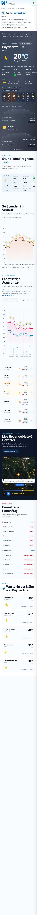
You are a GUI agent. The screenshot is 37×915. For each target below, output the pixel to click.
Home (3, 9)
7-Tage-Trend (7, 87)
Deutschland (11, 9)
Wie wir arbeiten (7, 295)
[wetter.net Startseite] (8, 3)
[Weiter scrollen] (33, 184)
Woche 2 (14, 300)
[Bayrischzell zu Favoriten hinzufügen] (23, 47)
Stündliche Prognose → (11, 90)
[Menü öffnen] (34, 3)
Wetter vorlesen (26, 43)
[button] (6, 183)
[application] (18, 243)
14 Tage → (18, 87)
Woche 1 (6, 300)
